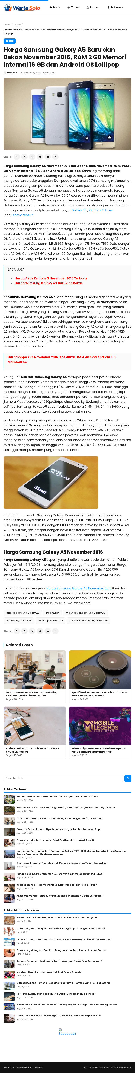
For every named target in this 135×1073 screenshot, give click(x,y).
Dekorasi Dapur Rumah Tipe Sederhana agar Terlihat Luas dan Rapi (59, 829)
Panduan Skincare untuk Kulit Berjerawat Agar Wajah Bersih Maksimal (60, 874)
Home (7, 24)
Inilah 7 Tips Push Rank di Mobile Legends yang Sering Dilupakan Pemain (98, 750)
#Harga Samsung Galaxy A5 (22, 613)
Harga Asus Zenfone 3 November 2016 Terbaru (51, 278)
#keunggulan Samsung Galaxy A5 (85, 613)
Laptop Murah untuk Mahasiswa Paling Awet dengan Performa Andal (31, 694)
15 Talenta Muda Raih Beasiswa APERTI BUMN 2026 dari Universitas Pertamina (64, 939)
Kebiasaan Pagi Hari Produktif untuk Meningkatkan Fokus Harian (57, 885)
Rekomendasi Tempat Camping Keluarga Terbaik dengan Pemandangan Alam (66, 807)
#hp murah (52, 613)
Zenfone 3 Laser (101, 210)
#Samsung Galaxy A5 (18, 620)
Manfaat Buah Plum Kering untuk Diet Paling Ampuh (49, 972)
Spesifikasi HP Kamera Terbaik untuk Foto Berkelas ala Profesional (99, 694)
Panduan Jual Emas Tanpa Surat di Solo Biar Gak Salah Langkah (57, 917)
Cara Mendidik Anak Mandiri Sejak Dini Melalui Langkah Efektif (55, 840)
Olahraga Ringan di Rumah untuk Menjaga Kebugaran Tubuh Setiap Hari (62, 863)
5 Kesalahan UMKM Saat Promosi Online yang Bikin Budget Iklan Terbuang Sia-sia (67, 1004)
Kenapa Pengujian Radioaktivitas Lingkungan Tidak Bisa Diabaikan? (59, 961)
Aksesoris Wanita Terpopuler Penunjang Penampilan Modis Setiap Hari (60, 895)
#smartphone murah (50, 620)
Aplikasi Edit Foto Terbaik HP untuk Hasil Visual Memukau (32, 750)
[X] (24, 157)
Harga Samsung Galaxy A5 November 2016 (78, 588)
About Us (9, 1067)
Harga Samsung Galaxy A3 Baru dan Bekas (49, 283)
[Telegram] (40, 157)
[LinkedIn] (47, 157)
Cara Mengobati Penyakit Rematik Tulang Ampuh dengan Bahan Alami (61, 928)
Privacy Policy (24, 1067)
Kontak (39, 1067)
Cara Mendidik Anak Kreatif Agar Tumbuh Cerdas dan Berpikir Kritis (59, 1015)
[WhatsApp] (32, 157)
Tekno (17, 24)
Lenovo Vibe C (22, 215)
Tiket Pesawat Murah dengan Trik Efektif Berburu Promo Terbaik (56, 993)
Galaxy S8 (78, 210)
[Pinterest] (55, 157)
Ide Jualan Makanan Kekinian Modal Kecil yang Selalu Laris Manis (57, 796)
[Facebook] (17, 157)
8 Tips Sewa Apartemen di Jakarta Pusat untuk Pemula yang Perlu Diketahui (63, 983)
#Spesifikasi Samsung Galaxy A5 (88, 620)
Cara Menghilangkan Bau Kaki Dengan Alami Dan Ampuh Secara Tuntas (61, 950)
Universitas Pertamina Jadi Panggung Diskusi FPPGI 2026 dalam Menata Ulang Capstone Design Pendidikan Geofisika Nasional (71, 853)
